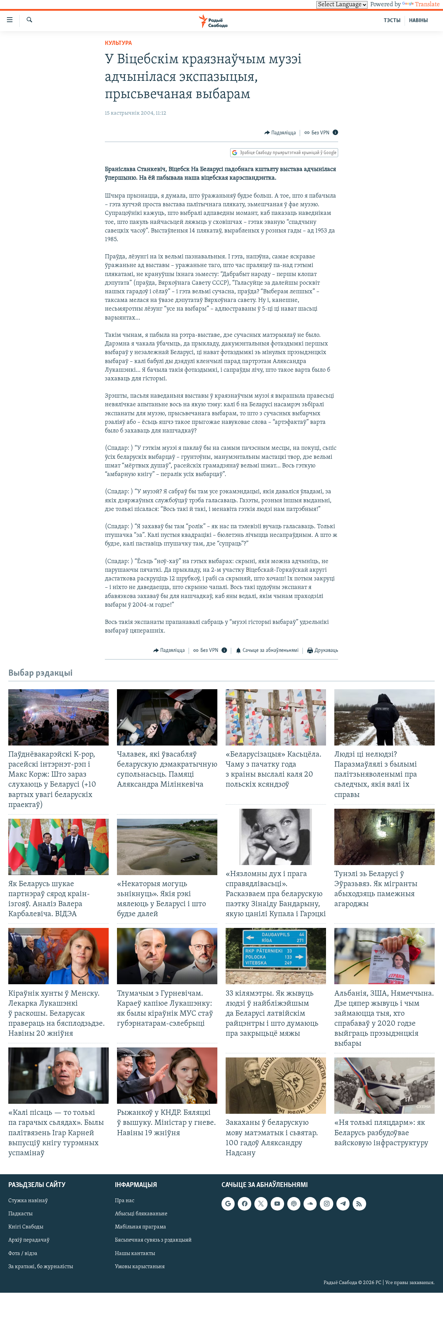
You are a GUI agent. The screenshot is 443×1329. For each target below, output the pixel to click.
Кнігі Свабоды (25, 1227)
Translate (427, 5)
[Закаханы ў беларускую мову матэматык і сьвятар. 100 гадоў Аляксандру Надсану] (276, 1085)
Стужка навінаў (28, 1201)
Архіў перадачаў (28, 1240)
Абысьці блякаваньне (141, 1214)
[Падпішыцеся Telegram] (343, 1203)
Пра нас (124, 1201)
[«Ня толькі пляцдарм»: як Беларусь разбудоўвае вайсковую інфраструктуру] (384, 1085)
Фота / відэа (22, 1253)
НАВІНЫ (418, 20)
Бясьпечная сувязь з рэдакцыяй (153, 1240)
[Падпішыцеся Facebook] (244, 1203)
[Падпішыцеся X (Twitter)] (261, 1203)
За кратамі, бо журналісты (40, 1266)
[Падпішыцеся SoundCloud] (310, 1203)
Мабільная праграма (140, 1227)
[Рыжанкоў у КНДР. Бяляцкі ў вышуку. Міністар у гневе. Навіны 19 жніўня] (167, 1075)
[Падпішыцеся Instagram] (326, 1203)
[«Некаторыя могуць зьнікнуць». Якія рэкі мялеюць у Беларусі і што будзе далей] (167, 847)
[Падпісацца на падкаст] (293, 1203)
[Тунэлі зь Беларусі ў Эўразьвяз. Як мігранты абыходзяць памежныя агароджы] (384, 837)
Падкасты (20, 1214)
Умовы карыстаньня (140, 1266)
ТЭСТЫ (392, 20)
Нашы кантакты (135, 1253)
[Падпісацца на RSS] (359, 1203)
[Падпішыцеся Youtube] (277, 1203)
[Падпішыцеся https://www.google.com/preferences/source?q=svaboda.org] (228, 1203)
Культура (118, 43)
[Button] (280, 133)
